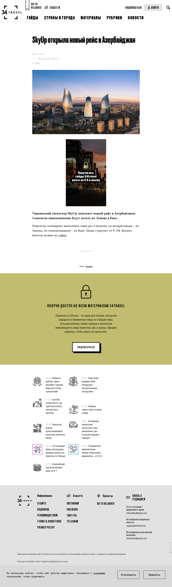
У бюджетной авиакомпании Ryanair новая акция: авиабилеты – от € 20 (92, 450)
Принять (154, 574)
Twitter (72, 515)
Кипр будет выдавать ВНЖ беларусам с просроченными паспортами (90, 385)
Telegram (72, 521)
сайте (62, 235)
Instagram (73, 503)
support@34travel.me (136, 525)
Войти (155, 7)
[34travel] (12, 12)
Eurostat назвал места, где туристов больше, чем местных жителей (54, 406)
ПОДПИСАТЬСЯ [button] (86, 347)
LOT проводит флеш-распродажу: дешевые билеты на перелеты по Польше (55, 450)
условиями (99, 573)
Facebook (72, 509)
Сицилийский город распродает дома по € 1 (55, 467)
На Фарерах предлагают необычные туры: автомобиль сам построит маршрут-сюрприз (91, 429)
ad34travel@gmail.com (136, 538)
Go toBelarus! (36, 5)
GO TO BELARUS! (106, 503)
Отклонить (128, 574)
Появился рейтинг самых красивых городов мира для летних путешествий (54, 385)
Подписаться (133, 7)
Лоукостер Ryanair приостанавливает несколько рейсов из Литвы (55, 431)
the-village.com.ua (48, 58)
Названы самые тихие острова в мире (91, 409)
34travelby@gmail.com (136, 513)
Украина (89, 266)
